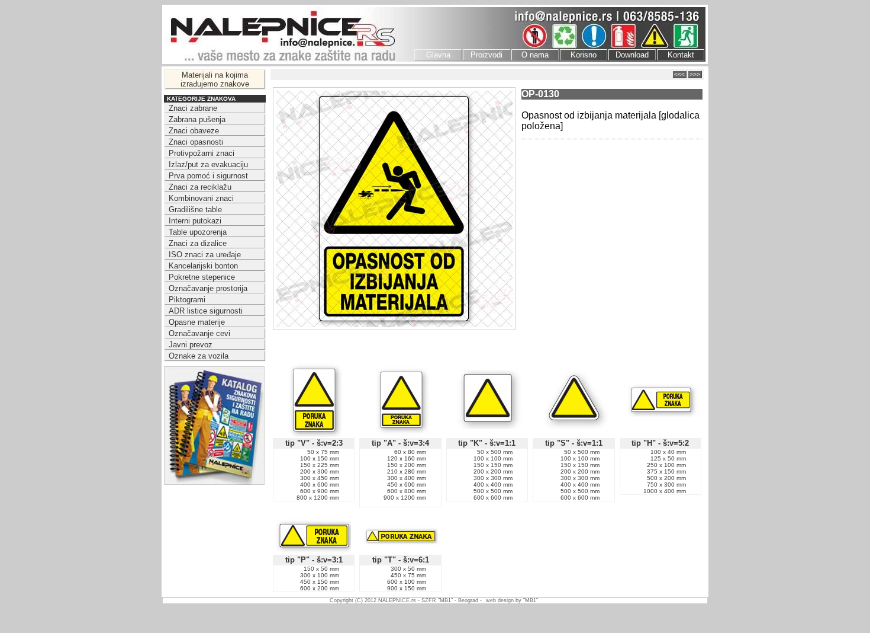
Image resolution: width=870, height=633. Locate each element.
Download (632, 54)
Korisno (584, 54)
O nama (535, 54)
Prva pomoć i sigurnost (208, 175)
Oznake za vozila (198, 355)
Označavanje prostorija (208, 288)
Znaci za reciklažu (200, 187)
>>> (694, 74)
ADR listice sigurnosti (206, 310)
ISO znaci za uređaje (205, 254)
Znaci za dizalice (198, 243)
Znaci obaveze (194, 130)
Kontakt (681, 54)
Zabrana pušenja (197, 119)
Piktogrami (187, 299)
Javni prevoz (190, 344)
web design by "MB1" (512, 600)
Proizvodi (486, 54)
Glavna (438, 54)
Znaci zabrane (193, 108)
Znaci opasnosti (196, 142)
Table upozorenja (198, 232)
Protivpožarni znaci (201, 153)
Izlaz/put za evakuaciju (208, 164)
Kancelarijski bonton (203, 265)
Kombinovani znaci (201, 198)
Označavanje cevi (199, 333)
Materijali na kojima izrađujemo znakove (215, 79)
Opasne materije (197, 322)
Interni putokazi (195, 220)
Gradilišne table (195, 209)
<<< (679, 74)
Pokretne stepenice (202, 277)
